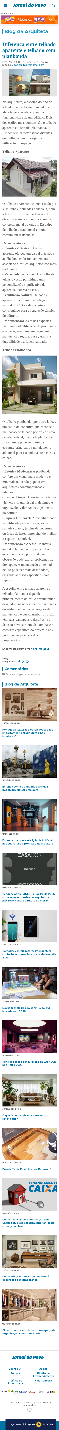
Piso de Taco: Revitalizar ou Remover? (26, 1169)
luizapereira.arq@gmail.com (28, 65)
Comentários (16, 669)
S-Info (30, 1409)
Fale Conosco (43, 1380)
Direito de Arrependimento (43, 1374)
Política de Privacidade (15, 1382)
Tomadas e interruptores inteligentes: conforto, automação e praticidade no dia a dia (29, 954)
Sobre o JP (15, 1369)
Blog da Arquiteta (21, 684)
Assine (43, 1369)
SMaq (29, 1411)
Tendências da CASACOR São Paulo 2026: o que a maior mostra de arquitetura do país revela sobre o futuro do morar (29, 897)
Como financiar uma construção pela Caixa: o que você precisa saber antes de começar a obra (28, 1223)
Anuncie (15, 1373)
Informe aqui (40, 649)
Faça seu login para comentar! (23, 674)
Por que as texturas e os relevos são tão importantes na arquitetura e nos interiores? (27, 733)
